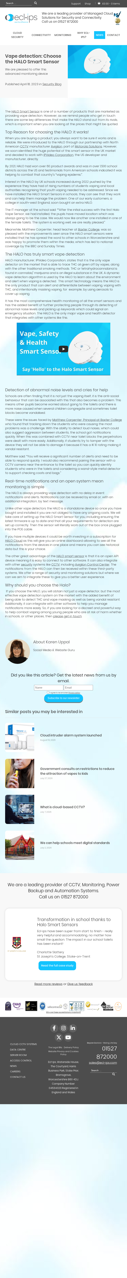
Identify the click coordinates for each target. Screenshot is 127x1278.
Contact (113, 35)
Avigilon (56, 146)
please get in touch (67, 616)
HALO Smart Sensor (25, 111)
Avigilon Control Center (92, 564)
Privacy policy (74, 693)
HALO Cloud (13, 541)
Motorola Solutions (88, 146)
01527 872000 (106, 1052)
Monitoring (62, 35)
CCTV (24, 146)
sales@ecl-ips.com (103, 1063)
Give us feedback (80, 984)
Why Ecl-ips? (83, 35)
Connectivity (41, 35)
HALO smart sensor (70, 556)
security (26, 564)
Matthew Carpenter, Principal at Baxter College (87, 420)
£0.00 (111, 3)
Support (76, 3)
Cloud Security (17, 35)
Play (63, 349)
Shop (88, 3)
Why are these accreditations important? (63, 1012)
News (99, 35)
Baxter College (89, 229)
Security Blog (51, 84)
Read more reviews (48, 984)
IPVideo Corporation (58, 155)
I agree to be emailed (58, 693)
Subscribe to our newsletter (64, 698)
